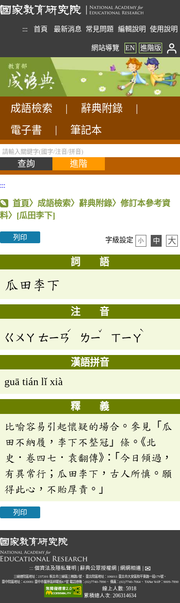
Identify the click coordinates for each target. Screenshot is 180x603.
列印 (20, 237)
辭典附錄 (102, 108)
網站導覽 (105, 48)
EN (130, 48)
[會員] (172, 47)
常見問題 (100, 29)
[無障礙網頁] (63, 591)
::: (25, 29)
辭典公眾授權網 (98, 568)
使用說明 (164, 29)
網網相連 (130, 568)
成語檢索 (31, 108)
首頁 (41, 29)
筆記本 (86, 130)
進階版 (150, 48)
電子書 (26, 130)
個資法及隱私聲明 (55, 568)
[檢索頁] (43, 94)
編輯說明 (132, 29)
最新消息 (68, 29)
